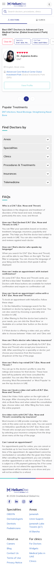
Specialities (10, 148)
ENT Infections (9, 112)
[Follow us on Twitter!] (30, 501)
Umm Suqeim (36, 518)
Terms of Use (14, 557)
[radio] (18, 53)
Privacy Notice (14, 562)
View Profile (27, 85)
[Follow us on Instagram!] (23, 501)
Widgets (33, 548)
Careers (11, 543)
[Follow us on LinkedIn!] (16, 501)
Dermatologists (15, 518)
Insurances (10, 173)
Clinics (7, 156)
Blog (9, 548)
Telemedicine (11, 182)
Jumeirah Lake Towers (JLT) (36, 525)
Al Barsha (34, 531)
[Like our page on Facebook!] (9, 501)
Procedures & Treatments (19, 165)
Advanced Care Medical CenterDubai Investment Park (25, 74)
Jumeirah (33, 514)
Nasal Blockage (25, 112)
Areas (7, 139)
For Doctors (35, 543)
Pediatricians (14, 528)
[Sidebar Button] (3, 4)
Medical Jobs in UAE (37, 555)
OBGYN (11, 514)
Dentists (11, 523)
